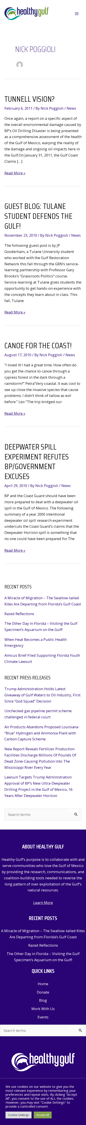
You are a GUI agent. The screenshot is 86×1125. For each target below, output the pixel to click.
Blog (43, 1000)
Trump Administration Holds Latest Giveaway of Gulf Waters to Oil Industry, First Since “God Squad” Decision (42, 695)
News (71, 108)
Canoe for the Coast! (38, 345)
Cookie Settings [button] (18, 1115)
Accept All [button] (42, 1115)
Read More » (14, 173)
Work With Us (43, 1008)
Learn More (43, 902)
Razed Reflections (19, 613)
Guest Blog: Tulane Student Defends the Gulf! (38, 216)
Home (43, 983)
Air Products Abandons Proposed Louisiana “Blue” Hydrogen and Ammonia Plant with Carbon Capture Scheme (41, 733)
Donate (43, 992)
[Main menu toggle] (77, 14)
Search (72, 810)
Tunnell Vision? (29, 99)
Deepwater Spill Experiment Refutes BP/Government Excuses (36, 462)
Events (43, 1017)
